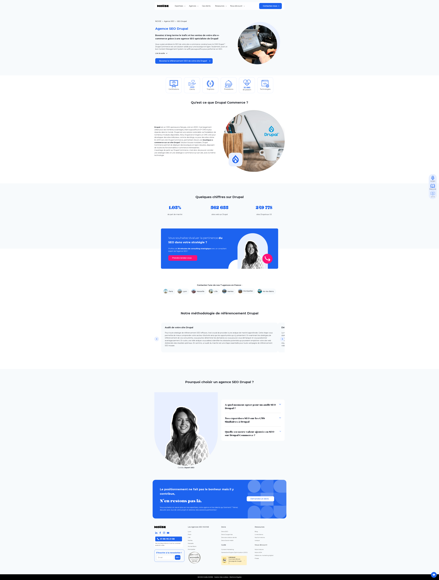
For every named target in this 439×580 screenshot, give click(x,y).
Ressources (219, 6)
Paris (171, 291)
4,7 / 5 (433, 197)
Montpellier (248, 291)
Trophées (210, 89)
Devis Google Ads (227, 534)
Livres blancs (259, 534)
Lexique (257, 540)
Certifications (174, 89)
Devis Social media (227, 540)
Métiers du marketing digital (264, 555)
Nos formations (260, 537)
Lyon (185, 291)
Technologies (265, 89)
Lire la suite (160, 53)
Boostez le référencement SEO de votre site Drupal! (183, 61)
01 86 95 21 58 (167, 539)
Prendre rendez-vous (182, 258)
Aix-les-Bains (268, 291)
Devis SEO (224, 531)
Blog (256, 531)
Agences (192, 6)
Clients (192, 89)
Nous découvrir (236, 6)
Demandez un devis (259, 499)
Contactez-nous (270, 6)
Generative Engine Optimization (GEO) (234, 552)
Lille (216, 291)
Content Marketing (227, 549)
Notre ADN (258, 552)
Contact (432, 181)
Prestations (228, 89)
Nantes (230, 291)
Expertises (179, 6)
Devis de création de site (229, 537)
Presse (257, 558)
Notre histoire (259, 549)
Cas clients (206, 6)
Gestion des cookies (221, 577)
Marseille (200, 291)
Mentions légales (235, 577)
